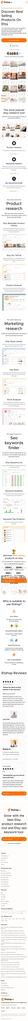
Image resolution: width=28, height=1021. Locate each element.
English (3, 1007)
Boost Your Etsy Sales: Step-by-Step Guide (10, 962)
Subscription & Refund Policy (7, 987)
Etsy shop (3, 894)
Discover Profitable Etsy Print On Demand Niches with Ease (14, 937)
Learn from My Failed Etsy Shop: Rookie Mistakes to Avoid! (14, 977)
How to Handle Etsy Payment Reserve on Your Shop (12, 930)
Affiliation (3, 990)
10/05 (6, 918)
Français (3, 1011)
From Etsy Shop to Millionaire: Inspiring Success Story (12, 933)
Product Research (5, 856)
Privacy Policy (4, 983)
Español (18, 1008)
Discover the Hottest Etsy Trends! (8, 952)
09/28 (6, 920)
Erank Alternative (4, 881)
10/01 (20, 918)
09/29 (2, 920)
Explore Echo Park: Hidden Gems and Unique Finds (12, 969)
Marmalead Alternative (6, 873)
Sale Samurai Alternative (6, 875)
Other (22, 913)
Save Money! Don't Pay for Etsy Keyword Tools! (11, 946)
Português (13, 1008)
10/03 (13, 918)
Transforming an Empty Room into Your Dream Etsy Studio (13, 956)
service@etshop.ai (5, 995)
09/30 (24, 918)
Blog (2, 892)
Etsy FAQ (3, 905)
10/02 (16, 918)
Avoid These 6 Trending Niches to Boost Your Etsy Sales (13, 935)
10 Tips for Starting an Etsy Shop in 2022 (10, 967)
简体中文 (8, 1008)
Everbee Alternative (5, 886)
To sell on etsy (4, 903)
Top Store (3, 860)
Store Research (4, 858)
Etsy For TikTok (4, 862)
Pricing (2, 864)
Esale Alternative (4, 879)
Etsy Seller (3, 897)
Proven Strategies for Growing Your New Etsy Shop (12, 954)
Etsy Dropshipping (5, 901)
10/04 (9, 918)
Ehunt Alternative (4, 877)
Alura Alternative (4, 884)
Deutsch (23, 1008)
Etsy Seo (3, 899)
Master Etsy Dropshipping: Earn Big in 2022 (10, 964)
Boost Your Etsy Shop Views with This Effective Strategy (13, 971)
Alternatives (3, 871)
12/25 (2, 918)
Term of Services (4, 985)
